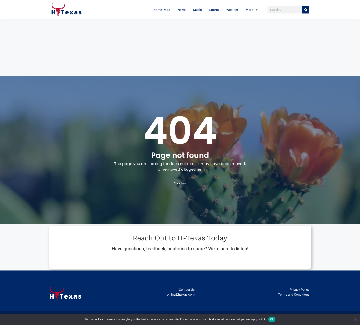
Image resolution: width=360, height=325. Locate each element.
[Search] (305, 9)
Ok (272, 319)
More (249, 10)
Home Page (161, 10)
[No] (355, 319)
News (182, 10)
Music (197, 10)
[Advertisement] (180, 47)
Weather (232, 10)
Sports (214, 10)
